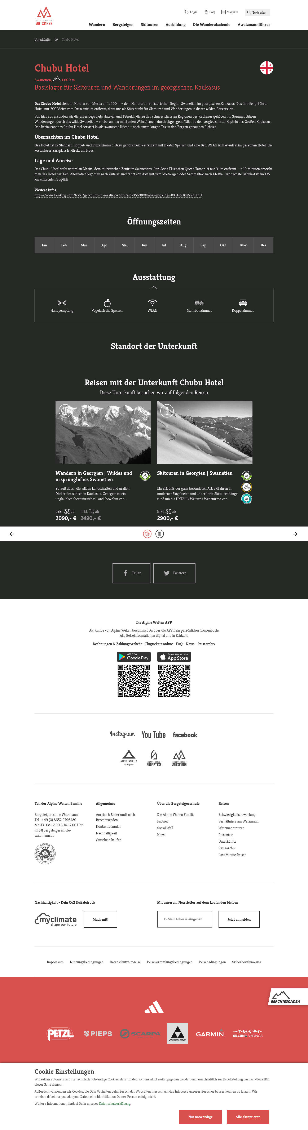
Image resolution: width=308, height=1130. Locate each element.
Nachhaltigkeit (106, 833)
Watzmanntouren (231, 827)
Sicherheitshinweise (246, 962)
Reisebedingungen (212, 962)
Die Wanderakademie (211, 24)
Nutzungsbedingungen (87, 962)
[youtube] (154, 738)
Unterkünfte (42, 39)
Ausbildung (176, 24)
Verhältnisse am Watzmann (239, 821)
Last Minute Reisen (232, 854)
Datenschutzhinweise (125, 962)
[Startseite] (44, 16)
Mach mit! (100, 919)
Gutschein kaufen (108, 839)
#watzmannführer (254, 24)
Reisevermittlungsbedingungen (170, 962)
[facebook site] (185, 737)
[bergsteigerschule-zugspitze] (154, 764)
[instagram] (122, 738)
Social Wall (165, 827)
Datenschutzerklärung (114, 1103)
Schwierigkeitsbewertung (237, 814)
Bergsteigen (123, 24)
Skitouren (149, 24)
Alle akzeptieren (248, 1117)
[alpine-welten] (128, 764)
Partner (162, 821)
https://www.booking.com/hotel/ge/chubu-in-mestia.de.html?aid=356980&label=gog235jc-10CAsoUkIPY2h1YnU (118, 195)
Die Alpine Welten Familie (175, 814)
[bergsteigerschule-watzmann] (179, 764)
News (161, 834)
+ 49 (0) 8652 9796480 (58, 819)
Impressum (55, 962)
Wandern (97, 24)
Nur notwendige (200, 1117)
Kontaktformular (108, 826)
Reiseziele (226, 834)
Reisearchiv (227, 848)
